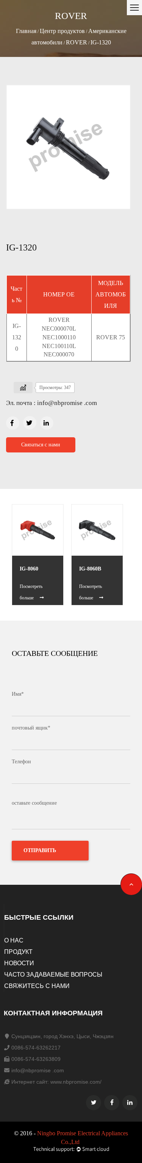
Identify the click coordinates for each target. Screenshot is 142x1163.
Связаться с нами (40, 445)
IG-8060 (29, 569)
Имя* (18, 694)
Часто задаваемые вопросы (53, 974)
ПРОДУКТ (18, 952)
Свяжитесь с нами (37, 986)
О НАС (13, 940)
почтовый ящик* (31, 728)
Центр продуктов (62, 31)
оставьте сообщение (34, 803)
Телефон (21, 761)
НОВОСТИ (19, 963)
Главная (26, 31)
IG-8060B (90, 569)
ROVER (76, 42)
